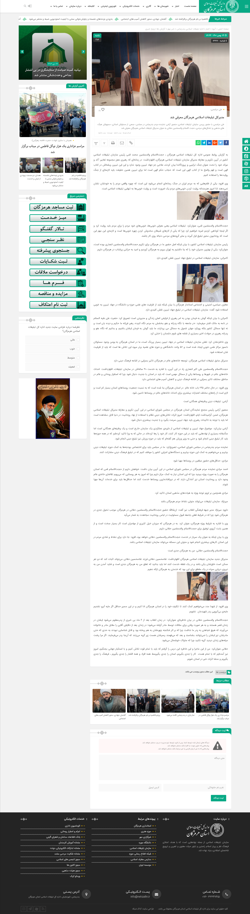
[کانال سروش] (246, 149)
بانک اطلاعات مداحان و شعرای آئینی (63, 837)
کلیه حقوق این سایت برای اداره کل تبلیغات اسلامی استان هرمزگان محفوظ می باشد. (193, 908)
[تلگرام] (30, 909)
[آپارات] (246, 164)
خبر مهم (171, 29)
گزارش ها (161, 29)
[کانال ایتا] (246, 156)
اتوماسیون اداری (72, 826)
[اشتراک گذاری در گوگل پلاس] (215, 142)
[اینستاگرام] (246, 171)
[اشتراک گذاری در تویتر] (220, 142)
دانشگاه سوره (145, 843)
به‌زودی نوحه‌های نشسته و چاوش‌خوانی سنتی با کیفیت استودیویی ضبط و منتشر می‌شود (123, 19)
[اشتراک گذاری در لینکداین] (209, 142)
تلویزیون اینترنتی (108, 6)
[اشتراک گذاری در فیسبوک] (226, 142)
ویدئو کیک (75, 876)
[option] (53, 52)
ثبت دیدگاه (218, 798)
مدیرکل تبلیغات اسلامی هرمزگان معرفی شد (197, 117)
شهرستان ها (163, 6)
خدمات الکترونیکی (131, 6)
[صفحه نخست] (246, 141)
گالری (148, 6)
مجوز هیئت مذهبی (71, 871)
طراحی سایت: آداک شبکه (143, 908)
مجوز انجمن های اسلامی (68, 860)
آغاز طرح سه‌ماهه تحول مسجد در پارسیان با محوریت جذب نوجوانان (40, 19)
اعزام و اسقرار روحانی (70, 832)
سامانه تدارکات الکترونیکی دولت (65, 848)
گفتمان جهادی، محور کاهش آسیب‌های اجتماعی (196, 19)
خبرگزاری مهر (145, 837)
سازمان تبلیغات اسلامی (140, 848)
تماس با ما (58, 6)
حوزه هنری (146, 832)
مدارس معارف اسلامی (141, 860)
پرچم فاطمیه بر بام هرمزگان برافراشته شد (144, 715)
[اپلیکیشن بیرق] (246, 186)
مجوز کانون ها (73, 865)
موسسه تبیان (145, 865)
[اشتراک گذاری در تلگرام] (203, 142)
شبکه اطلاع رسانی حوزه (140, 854)
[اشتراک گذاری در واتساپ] (198, 142)
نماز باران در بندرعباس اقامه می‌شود (180, 715)
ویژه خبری (150, 29)
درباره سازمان (75, 6)
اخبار (177, 6)
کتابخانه (91, 6)
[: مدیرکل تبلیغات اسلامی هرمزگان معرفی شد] (122, 142)
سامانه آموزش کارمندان (69, 843)
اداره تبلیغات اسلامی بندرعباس (190, 29)
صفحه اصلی (223, 29)
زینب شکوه (117, 133)
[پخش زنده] (246, 179)
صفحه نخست (190, 6)
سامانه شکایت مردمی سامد (67, 854)
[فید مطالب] (43, 909)
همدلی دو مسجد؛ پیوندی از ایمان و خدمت (30, 177)
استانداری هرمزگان (142, 826)
